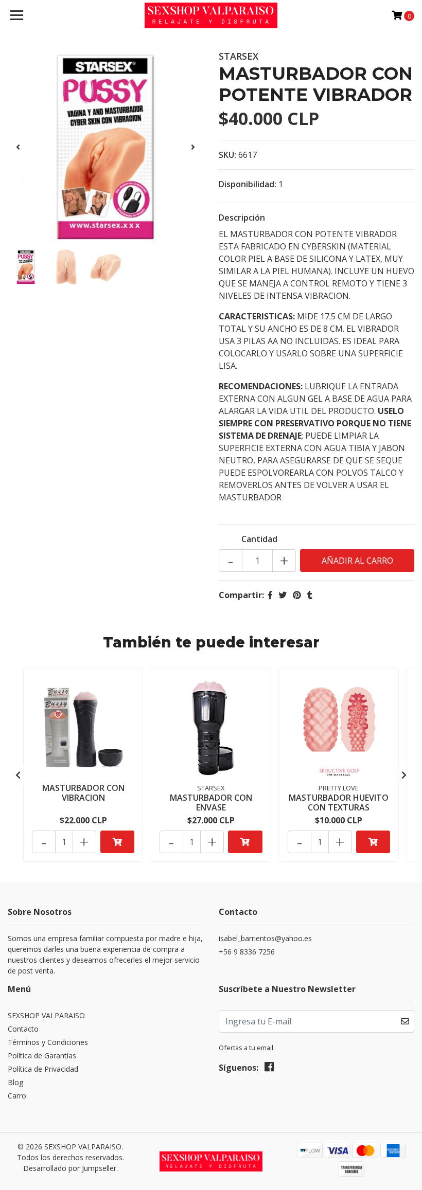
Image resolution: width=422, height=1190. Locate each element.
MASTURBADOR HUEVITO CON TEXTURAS (339, 802)
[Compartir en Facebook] (270, 595)
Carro (17, 1096)
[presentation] (18, 147)
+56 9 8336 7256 (247, 952)
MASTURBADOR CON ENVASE (211, 802)
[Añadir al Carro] (117, 842)
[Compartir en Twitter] (282, 595)
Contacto (23, 1029)
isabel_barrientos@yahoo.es (265, 938)
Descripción (242, 217)
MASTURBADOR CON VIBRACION (83, 792)
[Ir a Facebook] (269, 1068)
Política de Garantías (42, 1055)
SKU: (227, 154)
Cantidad (259, 539)
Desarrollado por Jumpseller (69, 1168)
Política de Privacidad (43, 1069)
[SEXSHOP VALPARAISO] (211, 15)
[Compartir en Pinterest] (297, 595)
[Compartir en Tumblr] (309, 595)
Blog (15, 1082)
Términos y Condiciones (48, 1042)
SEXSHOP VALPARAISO (46, 1015)
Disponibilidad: (247, 184)
